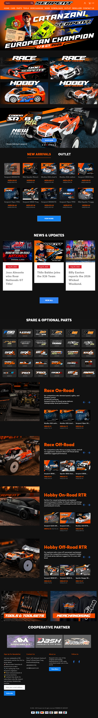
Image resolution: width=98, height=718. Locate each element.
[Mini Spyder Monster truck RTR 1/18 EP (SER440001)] (30, 169)
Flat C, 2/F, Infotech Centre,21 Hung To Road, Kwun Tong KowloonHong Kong (36, 660)
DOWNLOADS (57, 8)
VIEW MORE (49, 218)
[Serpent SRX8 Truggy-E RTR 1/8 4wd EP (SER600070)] (30, 194)
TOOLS (26, 8)
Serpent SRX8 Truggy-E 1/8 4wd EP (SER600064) (66, 474)
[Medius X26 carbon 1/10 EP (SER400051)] (67, 169)
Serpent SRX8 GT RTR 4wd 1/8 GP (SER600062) (82, 526)
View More (54, 669)
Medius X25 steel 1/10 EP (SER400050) (50, 423)
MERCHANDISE (36, 8)
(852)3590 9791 (31, 665)
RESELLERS (77, 8)
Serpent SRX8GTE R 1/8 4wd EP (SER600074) (82, 423)
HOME (6, 8)
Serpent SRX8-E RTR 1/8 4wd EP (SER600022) (50, 578)
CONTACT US (88, 8)
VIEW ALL (49, 300)
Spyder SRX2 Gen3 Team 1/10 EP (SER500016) (51, 474)
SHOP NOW (49, 140)
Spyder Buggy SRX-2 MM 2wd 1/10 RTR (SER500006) (67, 578)
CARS (13, 8)
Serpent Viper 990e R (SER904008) (67, 423)
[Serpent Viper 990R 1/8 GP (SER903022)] (67, 194)
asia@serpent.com (32, 668)
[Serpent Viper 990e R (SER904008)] (12, 194)
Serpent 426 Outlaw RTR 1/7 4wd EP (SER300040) (50, 526)
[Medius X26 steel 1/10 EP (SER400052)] (49, 169)
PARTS (19, 8)
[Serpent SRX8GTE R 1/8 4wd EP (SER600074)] (49, 194)
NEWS (47, 8)
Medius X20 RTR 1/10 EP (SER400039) (66, 526)
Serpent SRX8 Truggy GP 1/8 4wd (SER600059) (83, 474)
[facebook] (74, 662)
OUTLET (67, 8)
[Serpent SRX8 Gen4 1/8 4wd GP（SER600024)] (86, 169)
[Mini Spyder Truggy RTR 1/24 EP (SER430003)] (86, 194)
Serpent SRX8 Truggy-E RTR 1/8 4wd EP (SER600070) (82, 578)
